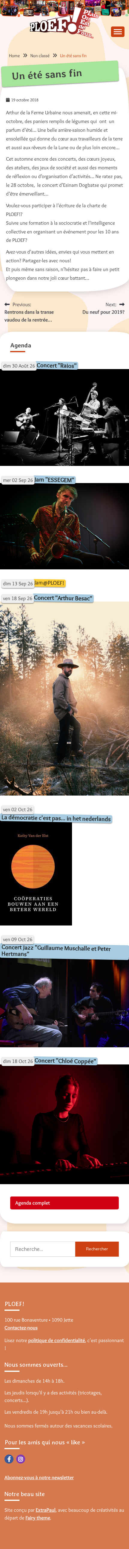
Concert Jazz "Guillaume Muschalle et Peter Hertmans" (56, 950)
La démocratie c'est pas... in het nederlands (56, 817)
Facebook (9, 1459)
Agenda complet (32, 1203)
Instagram (20, 1459)
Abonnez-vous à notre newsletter (39, 1477)
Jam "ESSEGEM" (54, 480)
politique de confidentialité (56, 1340)
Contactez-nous (21, 1328)
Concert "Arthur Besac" (63, 597)
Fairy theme (38, 1518)
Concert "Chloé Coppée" (65, 1060)
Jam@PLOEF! (49, 583)
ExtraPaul (46, 1510)
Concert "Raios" (56, 365)
